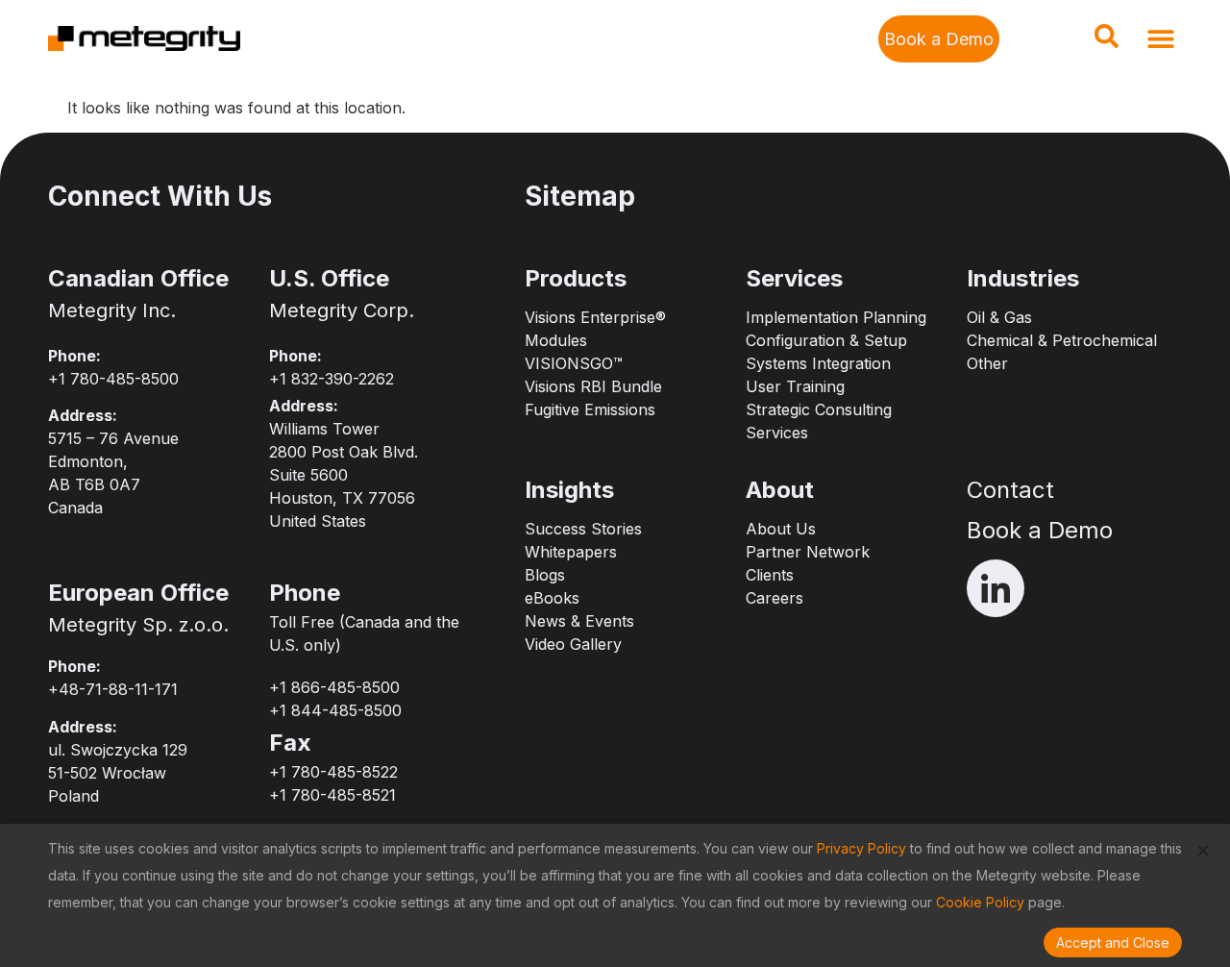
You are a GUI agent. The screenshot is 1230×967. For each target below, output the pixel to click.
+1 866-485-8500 (334, 687)
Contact (1010, 490)
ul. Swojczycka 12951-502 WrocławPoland (117, 773)
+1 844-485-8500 (335, 710)
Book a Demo (1040, 530)
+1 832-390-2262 (331, 378)
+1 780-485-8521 (332, 795)
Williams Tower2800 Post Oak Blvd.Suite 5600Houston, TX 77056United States (343, 475)
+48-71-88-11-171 (113, 689)
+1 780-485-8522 (333, 771)
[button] (1106, 42)
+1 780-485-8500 (113, 378)
